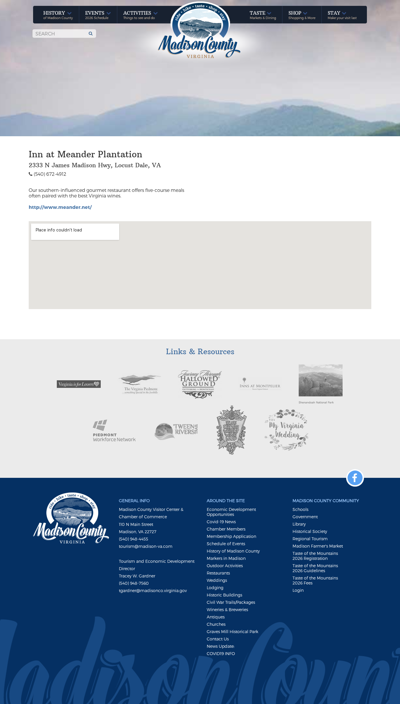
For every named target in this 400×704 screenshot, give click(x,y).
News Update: (221, 646)
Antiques (216, 616)
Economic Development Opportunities (231, 512)
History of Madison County (233, 550)
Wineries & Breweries (227, 609)
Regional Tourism (310, 538)
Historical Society (310, 531)
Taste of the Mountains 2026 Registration (315, 556)
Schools (300, 509)
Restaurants (218, 572)
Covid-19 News (221, 521)
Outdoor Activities (225, 565)
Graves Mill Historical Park (232, 631)
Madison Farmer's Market (318, 545)
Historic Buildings (224, 594)
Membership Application (231, 536)
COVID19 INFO (221, 653)
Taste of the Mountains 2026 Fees (315, 580)
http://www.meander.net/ (60, 207)
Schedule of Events (226, 543)
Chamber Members (226, 528)
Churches (216, 624)
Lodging (215, 587)
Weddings (217, 580)
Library (299, 523)
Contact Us (218, 638)
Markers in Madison (226, 558)
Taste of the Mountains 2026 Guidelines (315, 568)
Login (298, 590)
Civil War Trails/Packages (231, 602)
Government (305, 516)
